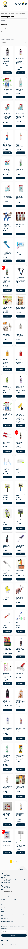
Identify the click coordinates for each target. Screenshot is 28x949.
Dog (6, 13)
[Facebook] (6, 940)
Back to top (22, 869)
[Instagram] (2, 940)
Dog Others (11, 13)
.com (12, 921)
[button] (26, 3)
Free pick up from (8, 877)
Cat (14, 901)
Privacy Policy (11, 944)
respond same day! (8, 891)
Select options (7, 72)
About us (3, 899)
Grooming (3, 907)
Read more (20, 96)
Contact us (3, 901)
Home (2, 13)
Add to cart (7, 96)
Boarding (3, 909)
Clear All (3, 20)
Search (16, 944)
